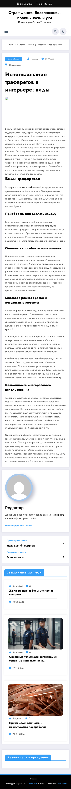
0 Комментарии (15, 65)
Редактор (34, 59)
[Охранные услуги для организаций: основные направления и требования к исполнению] (35, 633)
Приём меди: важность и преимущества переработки (27, 725)
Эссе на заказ (15, 557)
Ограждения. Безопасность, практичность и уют (34, 15)
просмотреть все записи (18, 525)
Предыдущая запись (17, 540)
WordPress (33, 783)
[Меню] (6, 31)
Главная (33, 779)
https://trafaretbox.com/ (29, 187)
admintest (18, 586)
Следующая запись (16, 552)
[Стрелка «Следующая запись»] (63, 557)
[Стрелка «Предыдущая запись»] (63, 543)
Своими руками (14, 59)
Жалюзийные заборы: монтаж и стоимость (31, 592)
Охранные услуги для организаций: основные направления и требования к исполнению (33, 659)
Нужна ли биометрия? (21, 546)
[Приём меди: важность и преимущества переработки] (35, 699)
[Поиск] (55, 31)
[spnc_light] (63, 31)
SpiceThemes (62, 783)
